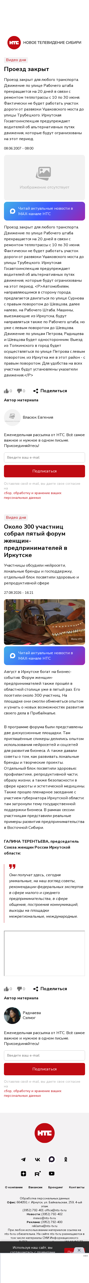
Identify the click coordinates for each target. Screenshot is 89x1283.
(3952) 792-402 (52, 1214)
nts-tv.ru (10, 1234)
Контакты (76, 1187)
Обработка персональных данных (44, 1198)
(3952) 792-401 (33, 1210)
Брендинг (55, 1187)
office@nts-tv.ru (55, 1210)
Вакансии (35, 1187)
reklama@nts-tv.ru (44, 1226)
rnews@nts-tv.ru (44, 1218)
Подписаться (44, 471)
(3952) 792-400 (51, 1222)
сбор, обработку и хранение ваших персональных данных (32, 495)
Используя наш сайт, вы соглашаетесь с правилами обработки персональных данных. (33, 1252)
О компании (13, 1187)
